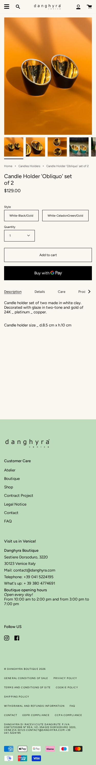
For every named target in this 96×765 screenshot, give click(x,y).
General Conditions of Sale (26, 678)
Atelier (9, 470)
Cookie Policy (67, 687)
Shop (8, 487)
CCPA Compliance (68, 715)
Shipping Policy (16, 696)
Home (8, 166)
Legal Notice (15, 504)
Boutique (12, 478)
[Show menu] (6, 7)
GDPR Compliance (36, 715)
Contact (11, 512)
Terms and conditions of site (27, 687)
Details (40, 291)
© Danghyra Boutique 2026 (25, 668)
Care (61, 291)
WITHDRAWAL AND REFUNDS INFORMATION (34, 705)
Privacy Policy (65, 678)
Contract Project (18, 495)
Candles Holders (29, 166)
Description (13, 291)
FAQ (8, 521)
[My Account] (78, 6)
